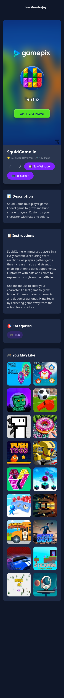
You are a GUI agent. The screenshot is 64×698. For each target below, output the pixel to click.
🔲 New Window (39, 166)
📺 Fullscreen (20, 176)
